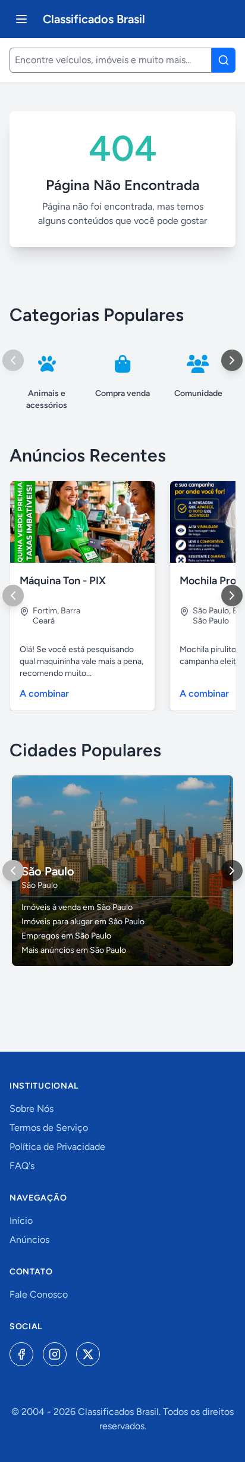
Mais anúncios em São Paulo (73, 950)
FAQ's (22, 1165)
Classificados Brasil (94, 19)
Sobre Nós (32, 1108)
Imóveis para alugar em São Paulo (83, 922)
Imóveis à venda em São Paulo (77, 907)
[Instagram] (55, 1354)
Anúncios (29, 1239)
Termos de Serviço (49, 1127)
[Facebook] (21, 1354)
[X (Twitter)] (88, 1354)
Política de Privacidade (57, 1146)
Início (21, 1220)
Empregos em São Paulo (66, 936)
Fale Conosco (39, 1294)
